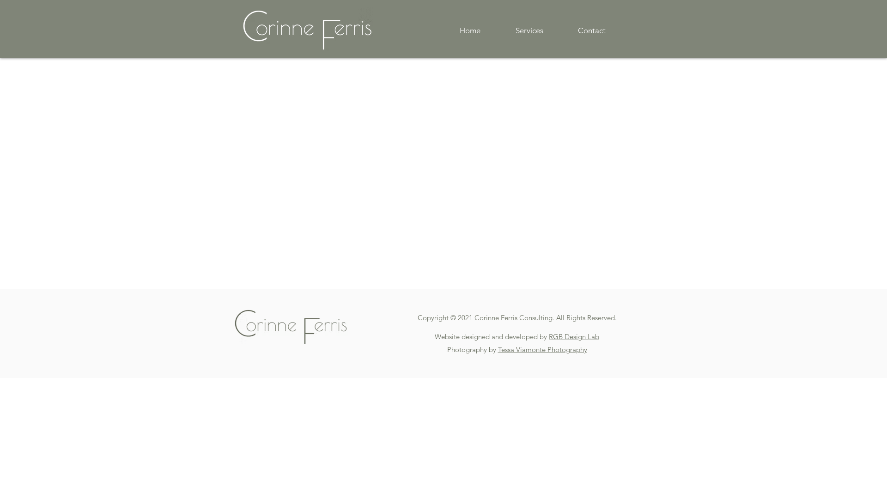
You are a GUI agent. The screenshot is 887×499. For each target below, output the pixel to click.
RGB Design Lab (574, 336)
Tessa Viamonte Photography (542, 349)
